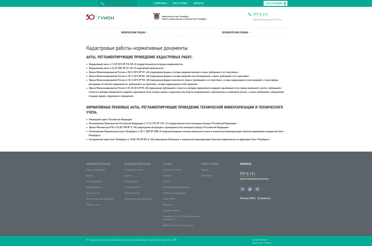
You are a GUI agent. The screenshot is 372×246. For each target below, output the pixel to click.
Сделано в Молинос (259, 239)
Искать (102, 3)
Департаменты (264, 198)
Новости (205, 169)
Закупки (166, 181)
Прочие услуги (93, 193)
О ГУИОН (167, 164)
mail (257, 189)
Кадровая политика (171, 210)
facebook (250, 189)
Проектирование (93, 187)
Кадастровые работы (95, 169)
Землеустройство (94, 181)
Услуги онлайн (274, 3)
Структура (167, 175)
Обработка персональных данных (178, 225)
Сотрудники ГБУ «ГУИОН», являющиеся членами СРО (181, 218)
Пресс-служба (209, 164)
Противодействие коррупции (176, 187)
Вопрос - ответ (93, 204)
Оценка (89, 175)
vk (242, 189)
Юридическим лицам (138, 164)
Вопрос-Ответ (169, 198)
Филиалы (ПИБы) (248, 198)
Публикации (206, 175)
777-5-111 (260, 14)
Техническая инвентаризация (99, 198)
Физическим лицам (98, 164)
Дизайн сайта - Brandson (261, 242)
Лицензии (167, 204)
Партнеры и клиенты (172, 169)
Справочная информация (174, 193)
